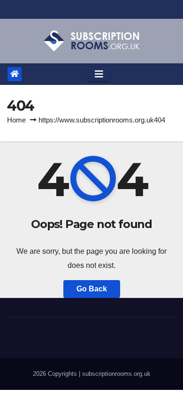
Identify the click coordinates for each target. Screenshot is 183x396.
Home (16, 120)
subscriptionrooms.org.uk (116, 373)
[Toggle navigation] (99, 74)
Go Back (91, 289)
